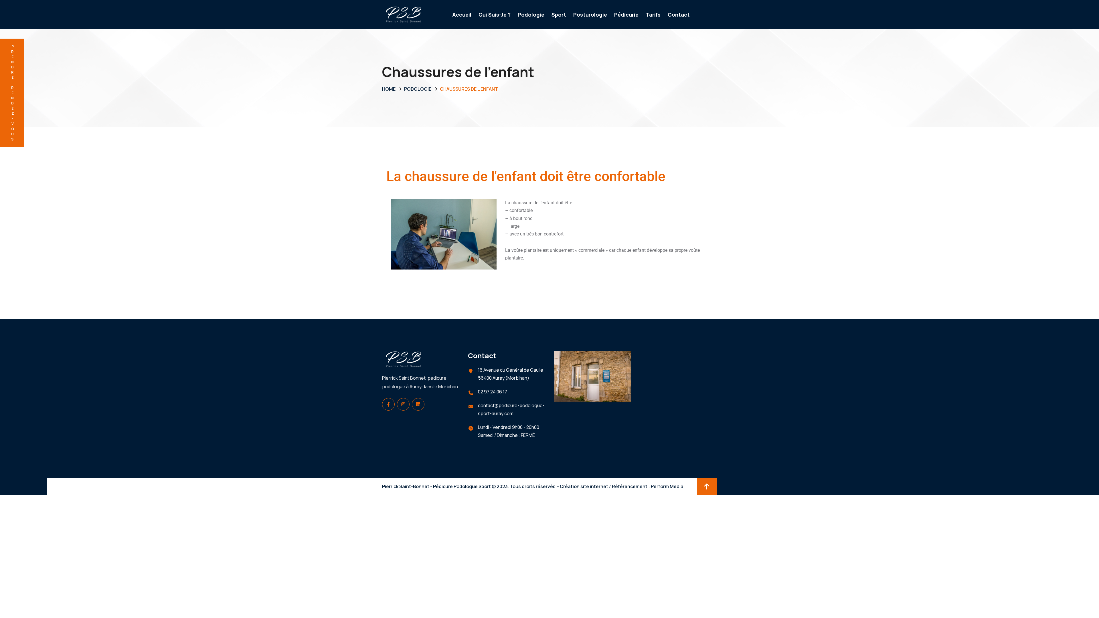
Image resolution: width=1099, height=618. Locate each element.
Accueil (461, 14)
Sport (559, 14)
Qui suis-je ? (495, 14)
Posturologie (590, 14)
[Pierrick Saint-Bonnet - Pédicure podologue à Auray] (403, 14)
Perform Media (667, 486)
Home (389, 89)
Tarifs (653, 14)
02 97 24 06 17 (492, 392)
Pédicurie (626, 14)
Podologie (531, 14)
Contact (679, 14)
